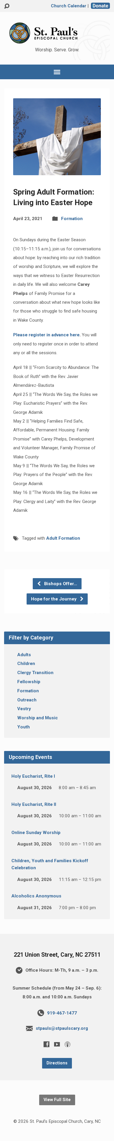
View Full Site (57, 1099)
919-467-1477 (62, 1013)
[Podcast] (67, 1044)
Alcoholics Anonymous (36, 896)
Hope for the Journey (54, 599)
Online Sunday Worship (36, 832)
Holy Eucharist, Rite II (33, 804)
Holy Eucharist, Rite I (33, 776)
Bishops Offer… (60, 583)
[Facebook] (46, 1044)
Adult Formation (63, 538)
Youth (23, 727)
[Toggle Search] (6, 6)
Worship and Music (37, 717)
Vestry (24, 708)
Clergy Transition (35, 672)
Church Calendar (68, 6)
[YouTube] (57, 1044)
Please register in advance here (46, 334)
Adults (24, 654)
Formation (72, 218)
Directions (57, 1063)
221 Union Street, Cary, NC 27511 (57, 954)
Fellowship (28, 681)
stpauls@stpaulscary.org (62, 1028)
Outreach (27, 700)
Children (26, 663)
